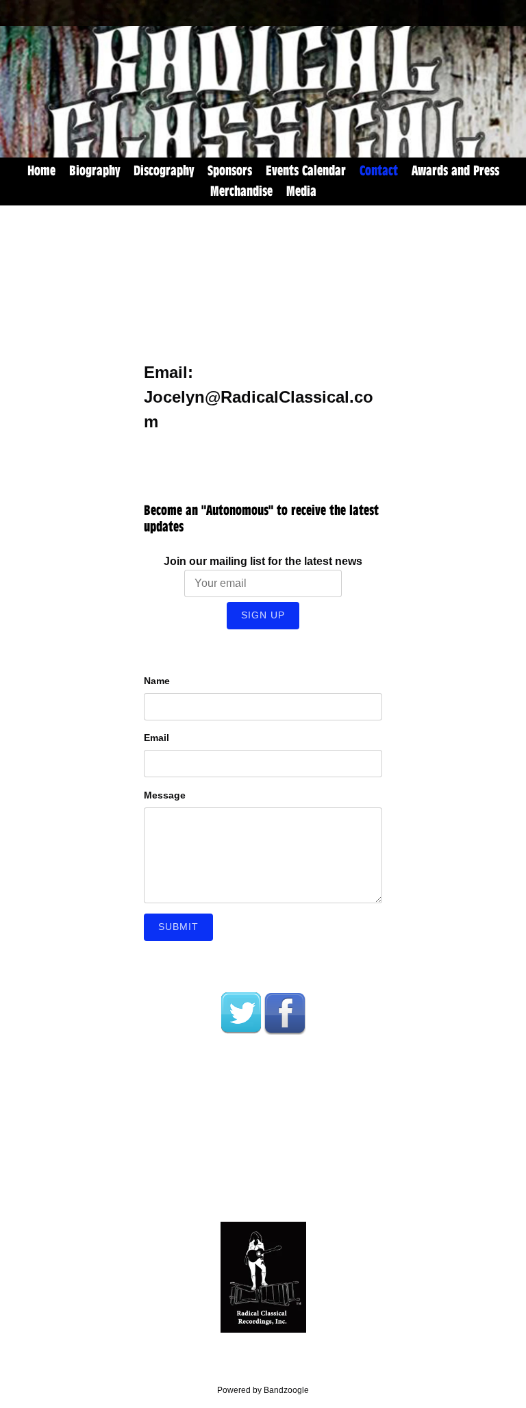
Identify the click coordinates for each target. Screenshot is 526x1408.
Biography (94, 171)
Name (157, 680)
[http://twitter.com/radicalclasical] (241, 1013)
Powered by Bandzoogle (263, 1389)
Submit (178, 926)
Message (165, 795)
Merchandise (241, 191)
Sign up (263, 614)
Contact (379, 171)
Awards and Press (455, 171)
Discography (164, 171)
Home (41, 171)
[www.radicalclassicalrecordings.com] (263, 1277)
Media (301, 191)
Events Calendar (306, 171)
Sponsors (230, 171)
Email (156, 737)
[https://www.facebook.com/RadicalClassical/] (285, 1013)
